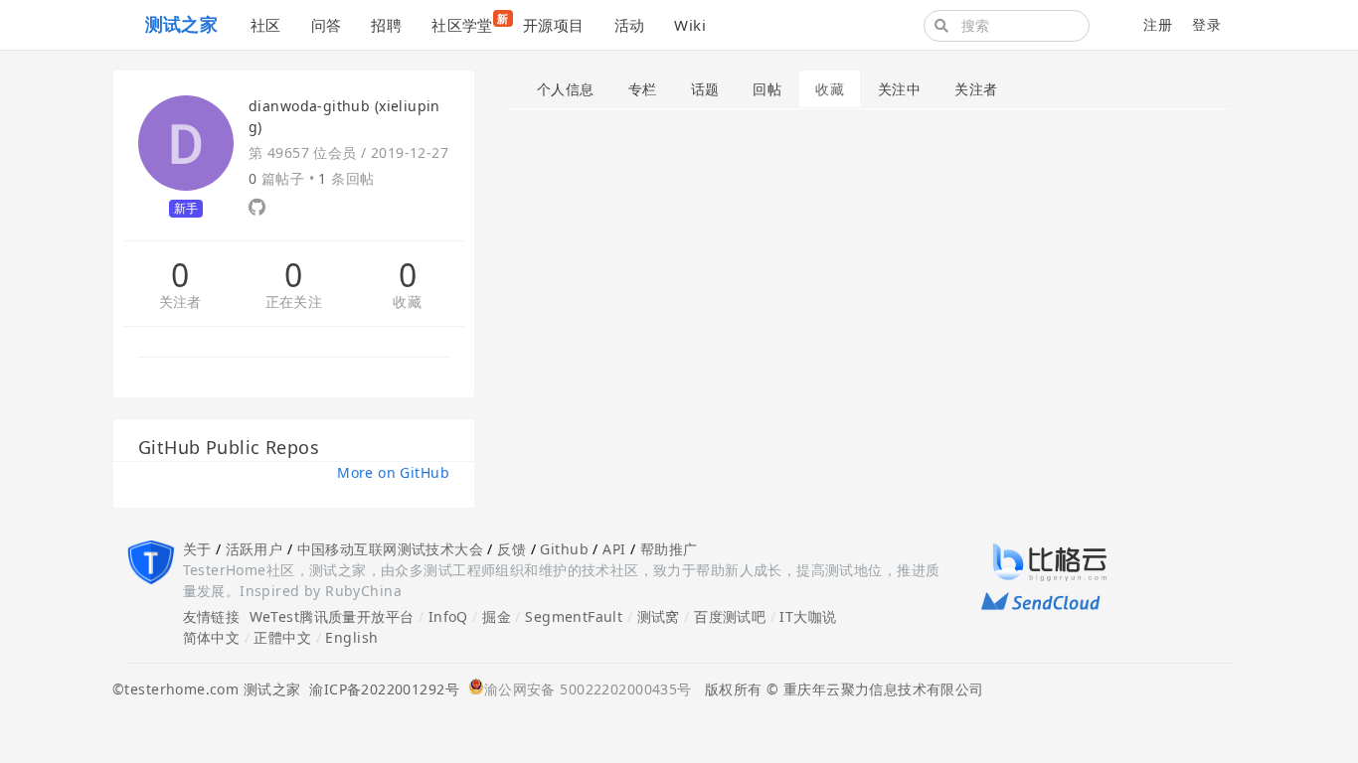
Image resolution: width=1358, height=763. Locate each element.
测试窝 (658, 616)
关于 (197, 548)
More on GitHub (393, 472)
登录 (1206, 24)
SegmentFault (573, 616)
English (351, 637)
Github (564, 548)
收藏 (407, 302)
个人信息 (565, 88)
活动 (629, 25)
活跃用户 (254, 548)
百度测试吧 (729, 616)
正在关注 (294, 302)
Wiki (690, 25)
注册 (1157, 24)
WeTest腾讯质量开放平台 (332, 616)
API (613, 548)
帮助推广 (669, 548)
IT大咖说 (807, 616)
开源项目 (554, 25)
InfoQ (448, 616)
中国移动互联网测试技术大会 (390, 548)
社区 (266, 25)
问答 (326, 25)
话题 (705, 88)
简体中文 (212, 637)
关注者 (180, 302)
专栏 (642, 88)
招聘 (386, 25)
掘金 (496, 616)
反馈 (511, 548)
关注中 (899, 88)
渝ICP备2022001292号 (379, 689)
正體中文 (282, 637)
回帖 (767, 88)
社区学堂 (469, 23)
